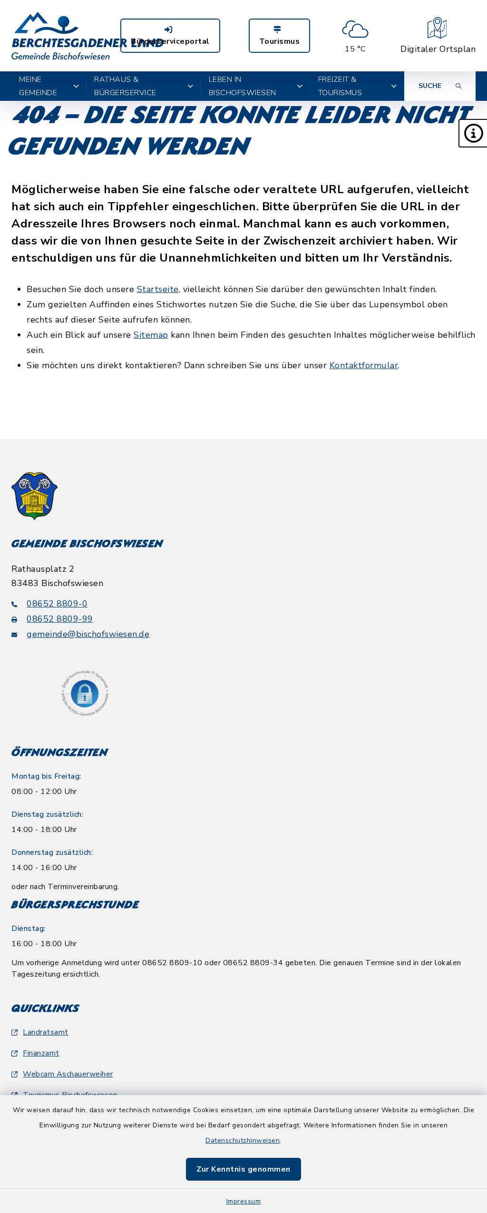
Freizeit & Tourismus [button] (340, 86)
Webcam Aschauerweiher (68, 1074)
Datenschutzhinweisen (242, 1140)
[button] (472, 133)
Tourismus (279, 41)
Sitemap (151, 335)
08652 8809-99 (60, 619)
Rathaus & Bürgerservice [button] (125, 86)
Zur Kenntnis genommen (243, 1169)
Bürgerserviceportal (170, 41)
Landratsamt (45, 1032)
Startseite (158, 289)
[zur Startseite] (87, 36)
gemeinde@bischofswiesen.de (88, 634)
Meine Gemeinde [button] (38, 86)
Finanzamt (41, 1053)
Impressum (243, 1201)
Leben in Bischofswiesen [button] (242, 86)
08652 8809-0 (57, 603)
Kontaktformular (364, 365)
